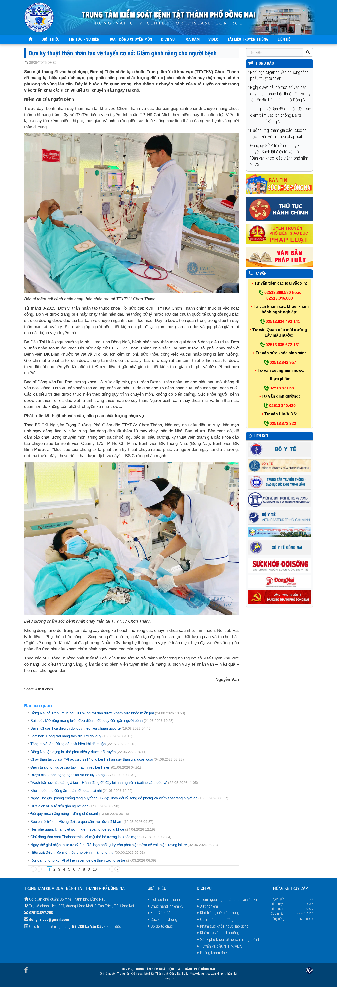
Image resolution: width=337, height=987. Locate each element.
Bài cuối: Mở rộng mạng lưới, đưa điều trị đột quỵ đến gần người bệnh (86, 720)
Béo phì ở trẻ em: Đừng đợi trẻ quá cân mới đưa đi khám (76, 821)
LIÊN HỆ (284, 39)
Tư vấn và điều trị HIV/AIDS (221, 946)
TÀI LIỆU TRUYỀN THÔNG (248, 39)
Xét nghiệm (209, 906)
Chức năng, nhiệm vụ (167, 906)
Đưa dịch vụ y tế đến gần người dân (59, 806)
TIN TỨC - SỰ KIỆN (83, 39)
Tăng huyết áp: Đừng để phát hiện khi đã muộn (68, 744)
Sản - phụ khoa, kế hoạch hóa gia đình (230, 939)
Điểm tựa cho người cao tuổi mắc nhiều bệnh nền (70, 767)
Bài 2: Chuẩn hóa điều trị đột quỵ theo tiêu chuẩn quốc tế (75, 728)
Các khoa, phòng (164, 919)
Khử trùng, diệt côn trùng (219, 912)
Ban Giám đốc (161, 912)
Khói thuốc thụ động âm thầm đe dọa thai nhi (66, 790)
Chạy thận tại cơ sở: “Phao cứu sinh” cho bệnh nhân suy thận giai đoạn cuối (91, 759)
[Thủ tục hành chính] (279, 209)
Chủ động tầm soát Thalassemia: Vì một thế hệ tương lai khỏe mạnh (85, 837)
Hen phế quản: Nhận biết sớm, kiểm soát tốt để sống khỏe (77, 829)
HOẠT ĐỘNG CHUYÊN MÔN (130, 39)
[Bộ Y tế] (279, 449)
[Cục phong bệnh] (279, 465)
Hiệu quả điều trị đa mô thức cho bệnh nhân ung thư (72, 852)
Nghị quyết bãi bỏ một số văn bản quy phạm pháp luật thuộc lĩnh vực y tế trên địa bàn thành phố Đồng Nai (280, 93)
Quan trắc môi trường (217, 919)
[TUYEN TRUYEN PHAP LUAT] (279, 234)
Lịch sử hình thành (165, 899)
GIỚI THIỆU (50, 39)
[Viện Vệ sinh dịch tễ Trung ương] (279, 499)
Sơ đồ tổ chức (162, 926)
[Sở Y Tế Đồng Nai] (279, 547)
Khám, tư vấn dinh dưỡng (219, 932)
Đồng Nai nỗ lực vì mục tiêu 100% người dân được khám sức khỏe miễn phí (92, 713)
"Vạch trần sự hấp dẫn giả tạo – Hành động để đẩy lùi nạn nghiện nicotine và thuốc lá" (98, 782)
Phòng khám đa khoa (216, 952)
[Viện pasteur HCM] (279, 517)
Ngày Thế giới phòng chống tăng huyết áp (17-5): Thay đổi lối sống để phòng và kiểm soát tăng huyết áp (113, 798)
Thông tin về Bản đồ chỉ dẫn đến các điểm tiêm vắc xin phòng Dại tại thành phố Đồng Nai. (280, 115)
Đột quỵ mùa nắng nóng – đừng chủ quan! (64, 814)
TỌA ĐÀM (192, 39)
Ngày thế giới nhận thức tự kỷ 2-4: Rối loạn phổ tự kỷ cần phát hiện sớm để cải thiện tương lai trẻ (108, 845)
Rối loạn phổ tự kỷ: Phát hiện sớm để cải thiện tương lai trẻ (77, 860)
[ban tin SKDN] (279, 184)
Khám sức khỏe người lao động (224, 926)
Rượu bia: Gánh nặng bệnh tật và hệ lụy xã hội (67, 775)
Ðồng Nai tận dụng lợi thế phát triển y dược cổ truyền (73, 752)
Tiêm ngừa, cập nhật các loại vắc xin (229, 899)
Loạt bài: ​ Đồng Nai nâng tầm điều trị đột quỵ (65, 736)
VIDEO (213, 39)
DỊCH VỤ (168, 39)
